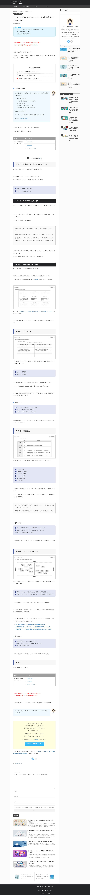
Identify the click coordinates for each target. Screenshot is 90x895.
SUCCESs (29, 145)
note (47, 6)
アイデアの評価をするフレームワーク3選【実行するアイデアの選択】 (74, 59)
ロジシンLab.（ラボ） (17, 3)
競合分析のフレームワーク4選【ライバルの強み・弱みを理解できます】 (74, 85)
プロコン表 (29, 141)
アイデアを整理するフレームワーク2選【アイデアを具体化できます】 (74, 67)
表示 (40, 158)
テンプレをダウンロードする (34, 743)
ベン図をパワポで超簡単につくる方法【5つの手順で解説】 (73, 129)
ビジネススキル (26, 6)
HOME (15, 6)
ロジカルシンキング (18, 763)
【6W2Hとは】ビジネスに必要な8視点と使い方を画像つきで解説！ (36, 311)
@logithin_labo (23, 118)
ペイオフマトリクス (31, 148)
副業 (36, 6)
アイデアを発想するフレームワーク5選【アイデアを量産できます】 (74, 76)
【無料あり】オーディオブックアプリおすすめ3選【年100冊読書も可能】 (74, 50)
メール (16, 796)
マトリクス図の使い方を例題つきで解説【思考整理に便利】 (30, 624)
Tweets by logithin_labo (65, 45)
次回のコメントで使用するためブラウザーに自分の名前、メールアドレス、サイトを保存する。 (35, 807)
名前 (15, 791)
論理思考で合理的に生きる (45, 888)
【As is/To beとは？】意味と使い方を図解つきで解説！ (40, 841)
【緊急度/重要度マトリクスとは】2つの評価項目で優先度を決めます (32, 627)
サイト (15, 801)
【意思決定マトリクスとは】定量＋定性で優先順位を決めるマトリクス (33, 629)
